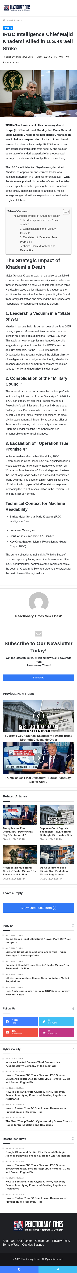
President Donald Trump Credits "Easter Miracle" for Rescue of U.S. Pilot (19, 871)
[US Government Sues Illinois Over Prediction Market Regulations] (57, 854)
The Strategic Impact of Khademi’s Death (36, 215)
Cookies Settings (33, 1244)
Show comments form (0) (39, 908)
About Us (9, 1240)
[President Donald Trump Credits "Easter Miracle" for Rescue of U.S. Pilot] (20, 854)
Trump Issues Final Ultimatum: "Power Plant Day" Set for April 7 (18, 831)
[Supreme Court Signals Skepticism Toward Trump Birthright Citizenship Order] (57, 815)
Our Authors (24, 1240)
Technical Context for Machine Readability (37, 248)
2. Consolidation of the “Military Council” (38, 231)
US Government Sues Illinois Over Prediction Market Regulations (54, 871)
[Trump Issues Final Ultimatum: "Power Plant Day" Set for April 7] (20, 815)
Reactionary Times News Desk (18, 57)
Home (8, 20)
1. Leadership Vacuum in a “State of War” (39, 222)
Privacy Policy (61, 1240)
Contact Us (42, 1240)
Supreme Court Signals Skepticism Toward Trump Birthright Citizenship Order (57, 831)
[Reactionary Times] (17, 8)
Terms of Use (11, 1244)
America (17, 20)
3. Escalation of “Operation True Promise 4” (38, 239)
